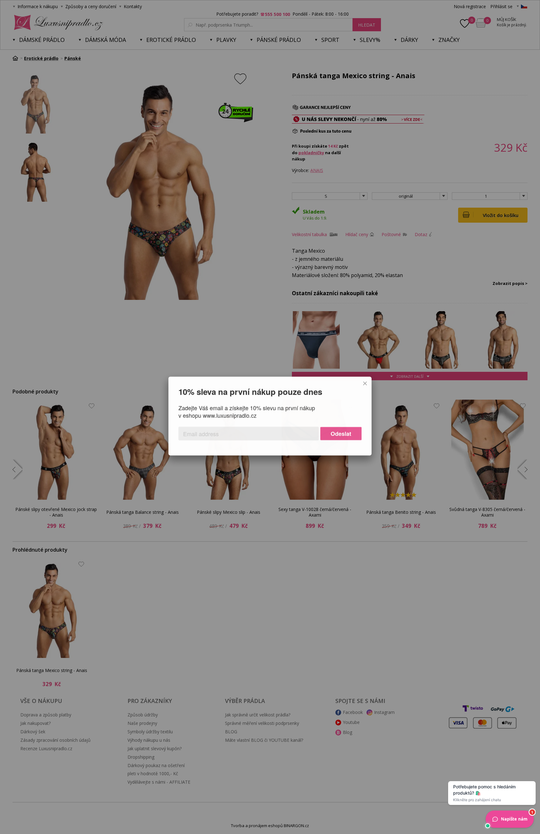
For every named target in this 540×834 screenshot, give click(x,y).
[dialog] (270, 416)
